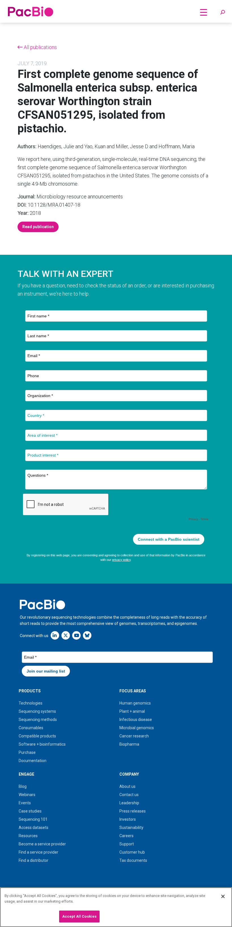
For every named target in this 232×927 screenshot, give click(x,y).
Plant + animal (132, 711)
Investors (127, 819)
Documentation (32, 760)
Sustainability (131, 827)
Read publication (38, 226)
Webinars (27, 794)
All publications (40, 47)
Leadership (129, 803)
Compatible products (37, 736)
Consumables (31, 728)
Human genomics (135, 703)
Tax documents (133, 860)
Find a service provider (38, 852)
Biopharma (129, 744)
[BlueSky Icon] (87, 635)
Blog (23, 786)
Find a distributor (33, 860)
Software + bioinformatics (42, 744)
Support (126, 844)
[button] (223, 12)
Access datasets (33, 827)
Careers (126, 835)
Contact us (129, 794)
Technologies (30, 703)
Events (25, 803)
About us (127, 786)
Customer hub (132, 852)
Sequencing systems (37, 711)
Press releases (132, 811)
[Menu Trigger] (203, 12)
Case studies (30, 811)
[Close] (223, 896)
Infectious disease (135, 719)
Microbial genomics (136, 728)
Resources (28, 835)
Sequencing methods (38, 719)
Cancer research (134, 736)
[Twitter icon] (65, 635)
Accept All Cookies (79, 916)
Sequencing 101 (33, 819)
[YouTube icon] (76, 635)
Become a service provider (42, 844)
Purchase (27, 752)
